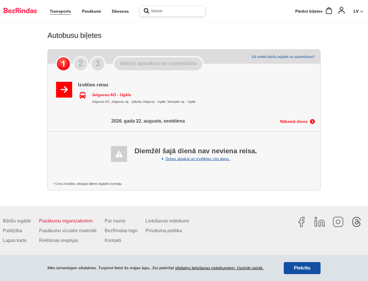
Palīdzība (12, 230)
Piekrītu (302, 268)
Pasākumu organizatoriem (66, 220)
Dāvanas (120, 11)
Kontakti (113, 240)
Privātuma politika (163, 230)
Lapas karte (15, 240)
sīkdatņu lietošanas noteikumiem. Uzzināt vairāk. (219, 268)
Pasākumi (91, 11)
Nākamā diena (294, 121)
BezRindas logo (121, 230)
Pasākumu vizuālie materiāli (68, 230)
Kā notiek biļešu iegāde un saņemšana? (283, 57)
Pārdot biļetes (309, 11)
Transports (60, 11)
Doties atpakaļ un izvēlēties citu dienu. (198, 159)
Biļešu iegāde (17, 220)
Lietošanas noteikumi (167, 220)
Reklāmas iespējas (58, 240)
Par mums (115, 220)
